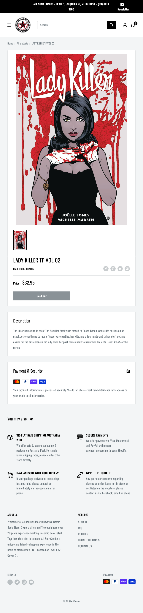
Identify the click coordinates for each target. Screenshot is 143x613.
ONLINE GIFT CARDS (89, 540)
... (79, 552)
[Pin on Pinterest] (113, 268)
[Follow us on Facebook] (10, 582)
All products (22, 43)
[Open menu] (9, 25)
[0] (132, 25)
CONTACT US (85, 546)
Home (10, 43)
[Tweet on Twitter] (120, 268)
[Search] (111, 25)
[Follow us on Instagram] (24, 582)
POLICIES (83, 534)
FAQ (80, 528)
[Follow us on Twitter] (17, 582)
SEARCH (82, 522)
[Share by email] (127, 268)
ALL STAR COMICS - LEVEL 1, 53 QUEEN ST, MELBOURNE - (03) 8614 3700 (71, 6)
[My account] (125, 25)
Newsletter (123, 9)
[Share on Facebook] (106, 268)
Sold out (42, 296)
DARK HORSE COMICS (23, 269)
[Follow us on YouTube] (31, 582)
